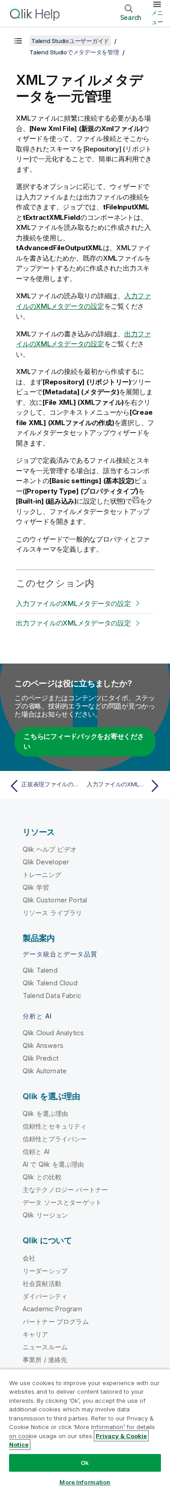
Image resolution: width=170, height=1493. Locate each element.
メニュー (157, 17)
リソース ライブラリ (53, 912)
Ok (85, 1462)
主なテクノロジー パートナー (65, 1189)
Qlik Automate (45, 1071)
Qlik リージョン (45, 1215)
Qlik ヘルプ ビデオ (50, 849)
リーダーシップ (45, 1271)
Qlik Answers (43, 1045)
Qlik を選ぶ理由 (45, 1113)
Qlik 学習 (36, 887)
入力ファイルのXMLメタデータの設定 (73, 603)
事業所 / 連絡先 (45, 1359)
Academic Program (53, 1309)
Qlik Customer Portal (55, 900)
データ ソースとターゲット (62, 1202)
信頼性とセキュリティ (55, 1126)
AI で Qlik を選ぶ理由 (53, 1164)
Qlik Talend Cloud (50, 983)
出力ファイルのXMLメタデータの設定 (73, 623)
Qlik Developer (46, 862)
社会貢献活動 (42, 1283)
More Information (84, 1482)
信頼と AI (36, 1151)
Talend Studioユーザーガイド (70, 40)
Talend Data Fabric (52, 995)
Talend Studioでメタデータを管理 (74, 52)
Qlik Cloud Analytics (53, 1033)
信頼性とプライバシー (55, 1139)
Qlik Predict (40, 1058)
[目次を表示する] (18, 40)
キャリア (36, 1334)
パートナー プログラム (56, 1321)
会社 (29, 1258)
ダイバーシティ (45, 1296)
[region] (85, 1431)
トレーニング (42, 874)
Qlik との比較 (42, 1177)
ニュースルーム (45, 1347)
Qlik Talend (40, 970)
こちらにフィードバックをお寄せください (84, 741)
